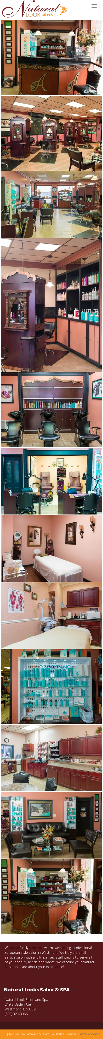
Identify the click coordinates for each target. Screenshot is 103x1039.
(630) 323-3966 (16, 1014)
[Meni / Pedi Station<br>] (51, 481)
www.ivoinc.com (90, 1034)
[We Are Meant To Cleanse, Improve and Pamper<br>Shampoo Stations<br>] (51, 409)
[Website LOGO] (34, 8)
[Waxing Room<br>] (51, 548)
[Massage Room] (51, 615)
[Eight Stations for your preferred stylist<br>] (51, 204)
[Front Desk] (51, 57)
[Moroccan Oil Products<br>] (51, 686)
